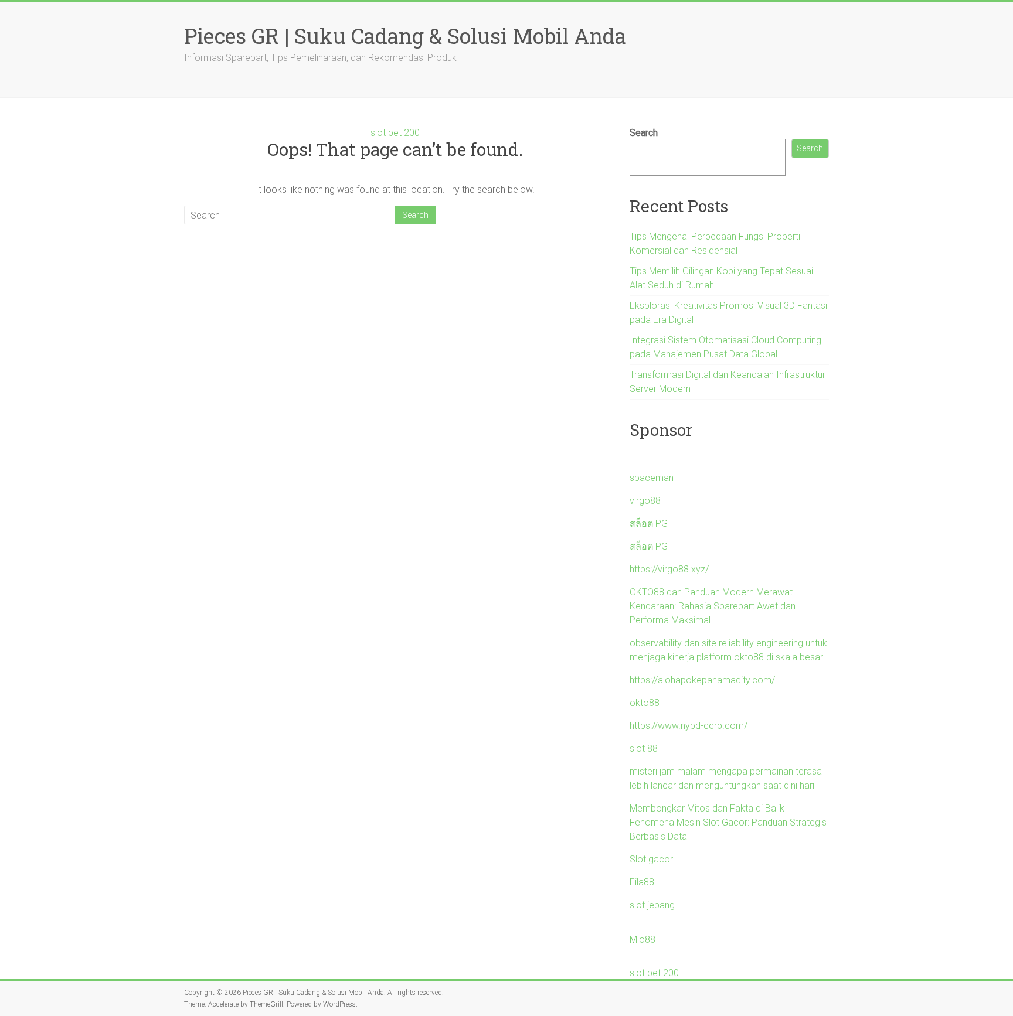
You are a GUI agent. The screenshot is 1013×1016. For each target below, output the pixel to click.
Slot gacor (651, 859)
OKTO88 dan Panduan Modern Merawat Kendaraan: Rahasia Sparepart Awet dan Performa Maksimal (713, 606)
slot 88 (644, 748)
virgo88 (645, 500)
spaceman (652, 477)
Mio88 (642, 939)
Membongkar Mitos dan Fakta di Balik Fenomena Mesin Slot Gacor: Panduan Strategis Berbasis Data (728, 822)
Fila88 (642, 882)
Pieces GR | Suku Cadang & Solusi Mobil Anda (405, 36)
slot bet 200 (395, 132)
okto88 (645, 702)
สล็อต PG (649, 523)
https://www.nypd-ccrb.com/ (688, 725)
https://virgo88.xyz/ (669, 569)
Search (644, 132)
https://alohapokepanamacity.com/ (702, 680)
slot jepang (652, 905)
